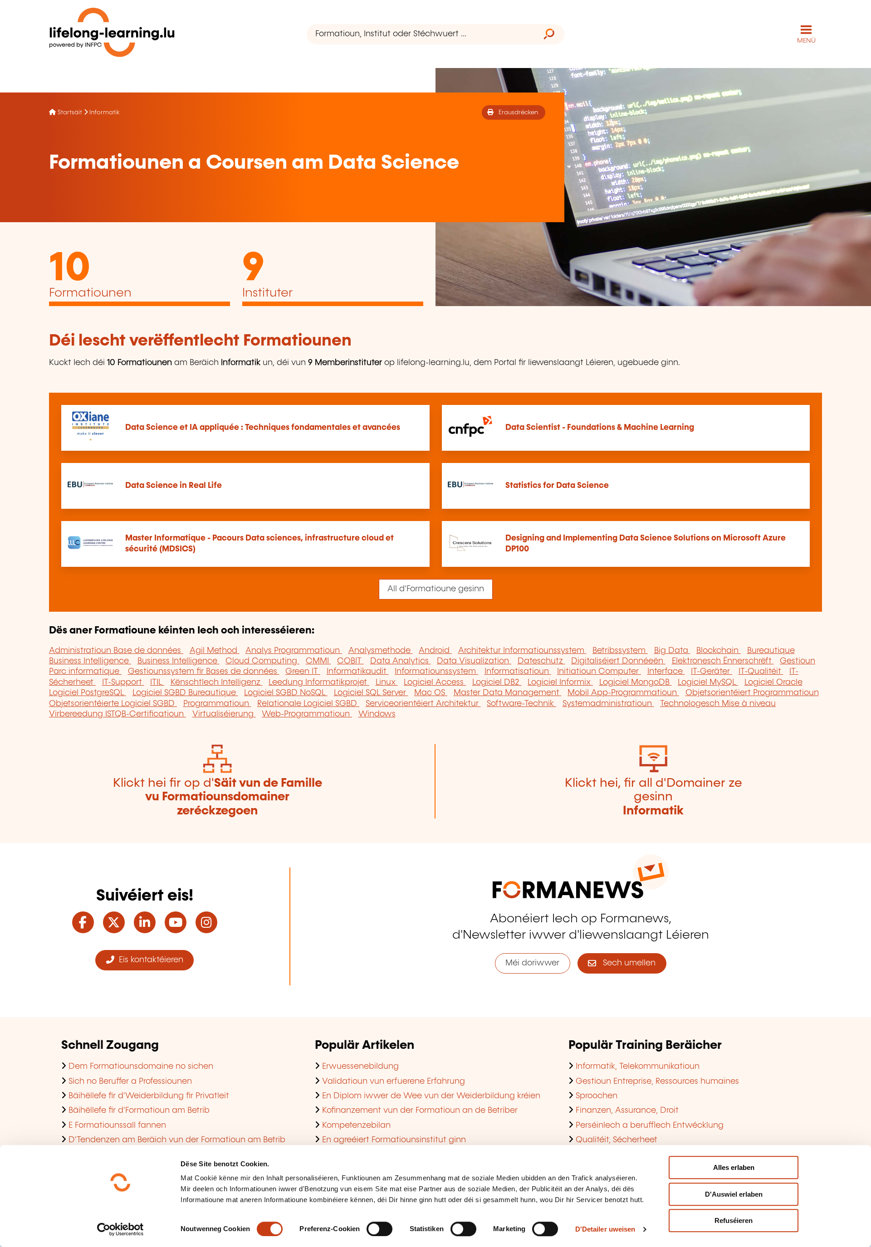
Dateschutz (541, 661)
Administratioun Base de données (116, 651)
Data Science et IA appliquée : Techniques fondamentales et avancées (262, 428)
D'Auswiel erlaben (734, 1194)
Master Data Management (508, 693)
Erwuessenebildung (360, 1066)
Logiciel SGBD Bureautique (185, 693)
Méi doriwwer (532, 963)
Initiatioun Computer (599, 671)
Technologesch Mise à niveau (718, 704)
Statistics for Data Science (557, 486)
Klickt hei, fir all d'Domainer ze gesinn (653, 797)
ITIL (157, 682)
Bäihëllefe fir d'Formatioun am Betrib (139, 1110)
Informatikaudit (358, 671)
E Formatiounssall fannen (117, 1125)
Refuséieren (733, 1220)
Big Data (672, 651)
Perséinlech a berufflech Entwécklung (650, 1125)
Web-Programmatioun (307, 714)
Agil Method (215, 651)
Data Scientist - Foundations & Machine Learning (599, 428)
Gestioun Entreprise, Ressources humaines (657, 1081)
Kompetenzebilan (356, 1125)
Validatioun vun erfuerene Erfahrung (393, 1081)
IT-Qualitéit (761, 671)
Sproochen (596, 1096)
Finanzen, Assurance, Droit (627, 1110)
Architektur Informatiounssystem (522, 651)
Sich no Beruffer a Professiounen (130, 1081)
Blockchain (718, 651)
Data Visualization (474, 661)
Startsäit (70, 112)
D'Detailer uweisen (605, 1229)
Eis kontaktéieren (148, 960)
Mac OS (430, 693)
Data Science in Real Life (173, 486)
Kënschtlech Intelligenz (217, 682)
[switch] (379, 1229)
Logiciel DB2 (497, 682)
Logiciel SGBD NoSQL (286, 693)
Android (435, 651)
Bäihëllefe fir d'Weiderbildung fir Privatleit (149, 1096)
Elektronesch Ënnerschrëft (723, 661)
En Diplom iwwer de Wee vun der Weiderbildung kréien (431, 1096)
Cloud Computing (262, 661)
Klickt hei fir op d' (217, 797)
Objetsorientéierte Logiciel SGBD (113, 704)
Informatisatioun (517, 671)
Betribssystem (620, 651)
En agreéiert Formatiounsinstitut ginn (394, 1140)
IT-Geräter (711, 671)
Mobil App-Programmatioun (623, 693)
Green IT (302, 671)
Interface (666, 671)
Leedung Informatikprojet (319, 682)
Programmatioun (217, 704)
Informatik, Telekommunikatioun (638, 1066)
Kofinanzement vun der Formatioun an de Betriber (420, 1110)
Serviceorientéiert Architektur (423, 704)
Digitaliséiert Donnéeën (618, 661)
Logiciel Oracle (773, 682)
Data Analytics (400, 661)
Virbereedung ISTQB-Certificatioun (117, 714)
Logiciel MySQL (708, 682)
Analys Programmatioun (293, 651)
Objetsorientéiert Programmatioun (752, 693)
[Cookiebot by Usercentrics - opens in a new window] (120, 1229)
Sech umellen (626, 963)
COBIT (350, 661)
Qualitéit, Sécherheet (616, 1140)
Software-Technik (521, 704)
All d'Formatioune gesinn (435, 589)
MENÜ (806, 41)
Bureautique (771, 651)
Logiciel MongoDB (635, 682)
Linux (387, 682)
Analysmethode (380, 651)
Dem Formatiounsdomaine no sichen (141, 1066)
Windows (377, 714)
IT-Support (123, 682)
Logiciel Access (435, 682)
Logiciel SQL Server (371, 693)
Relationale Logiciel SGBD (308, 704)
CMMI (318, 661)
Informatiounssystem (436, 671)
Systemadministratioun (608, 704)
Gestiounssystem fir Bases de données (203, 671)
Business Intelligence (90, 661)
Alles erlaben (733, 1167)
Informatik (104, 112)
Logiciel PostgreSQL (87, 693)
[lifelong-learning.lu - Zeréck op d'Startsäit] (112, 34)
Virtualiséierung (224, 714)
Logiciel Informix (560, 682)
